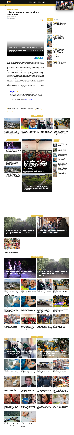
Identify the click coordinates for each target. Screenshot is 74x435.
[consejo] (44, 404)
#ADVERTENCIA (13, 91)
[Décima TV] (5, 5)
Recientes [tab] (49, 19)
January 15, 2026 (28, 99)
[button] (12, 109)
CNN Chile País (14, 104)
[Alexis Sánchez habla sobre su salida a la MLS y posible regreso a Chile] (61, 404)
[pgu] (28, 404)
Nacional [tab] (56, 140)
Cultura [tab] (56, 19)
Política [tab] (62, 140)
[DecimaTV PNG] (9, 4)
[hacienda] (12, 404)
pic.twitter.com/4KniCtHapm (20, 97)
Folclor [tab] (68, 140)
